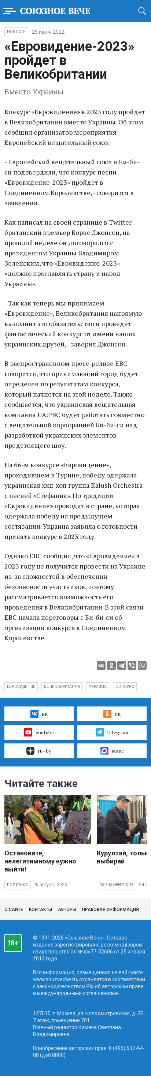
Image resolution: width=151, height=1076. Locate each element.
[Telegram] (121, 665)
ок (118, 713)
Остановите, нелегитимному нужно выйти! (40, 861)
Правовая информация (110, 909)
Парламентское (116, 885)
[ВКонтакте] (101, 665)
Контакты (40, 909)
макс (118, 750)
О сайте (13, 909)
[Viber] (132, 665)
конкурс (124, 687)
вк (45, 713)
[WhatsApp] (142, 665)
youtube (45, 732)
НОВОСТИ (16, 32)
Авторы (67, 909)
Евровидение (21, 687)
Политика (17, 885)
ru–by (44, 750)
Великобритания (62, 687)
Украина (98, 687)
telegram (117, 732)
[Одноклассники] (111, 665)
